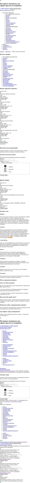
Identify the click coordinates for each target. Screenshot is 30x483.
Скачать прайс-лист (5, 328)
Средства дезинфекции (11, 43)
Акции (4, 44)
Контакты (5, 49)
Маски (7, 19)
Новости (5, 48)
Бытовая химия (9, 36)
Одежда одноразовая (10, 22)
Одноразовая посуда (10, 40)
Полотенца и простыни (11, 17)
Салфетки (8, 25)
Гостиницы (8, 29)
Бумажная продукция (11, 35)
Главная (2, 51)
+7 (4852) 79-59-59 (13, 325)
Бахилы (7, 16)
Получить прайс (4, 98)
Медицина (8, 27)
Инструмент (8, 38)
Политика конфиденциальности (10, 355)
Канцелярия (8, 39)
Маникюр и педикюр (11, 31)
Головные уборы (10, 24)
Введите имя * (3, 453)
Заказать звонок (4, 460)
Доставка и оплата (7, 46)
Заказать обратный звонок (15, 8)
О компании (6, 45)
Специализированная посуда (12, 41)
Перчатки (8, 15)
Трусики (8, 20)
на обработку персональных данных (13, 401)
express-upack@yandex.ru (6, 327)
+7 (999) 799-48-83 (4, 8)
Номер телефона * (4, 455)
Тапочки (8, 21)
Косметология (9, 30)
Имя (1, 160)
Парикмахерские (10, 33)
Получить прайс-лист (5, 10)
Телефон (2, 161)
